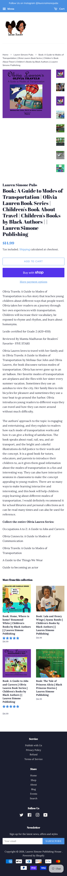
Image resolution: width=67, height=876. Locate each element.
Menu (10, 8)
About (33, 784)
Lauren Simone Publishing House (43, 851)
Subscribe (54, 841)
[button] (11, 638)
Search (33, 798)
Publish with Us (33, 745)
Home (5, 54)
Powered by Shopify (33, 855)
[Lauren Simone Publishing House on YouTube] (45, 815)
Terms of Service (33, 759)
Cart (61, 8)
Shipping (24, 249)
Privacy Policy (33, 750)
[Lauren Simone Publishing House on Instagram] (37, 815)
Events (33, 793)
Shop (33, 780)
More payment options (33, 281)
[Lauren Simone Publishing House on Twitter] (21, 815)
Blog (33, 789)
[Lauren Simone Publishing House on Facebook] (29, 815)
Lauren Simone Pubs (23, 54)
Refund (33, 754)
